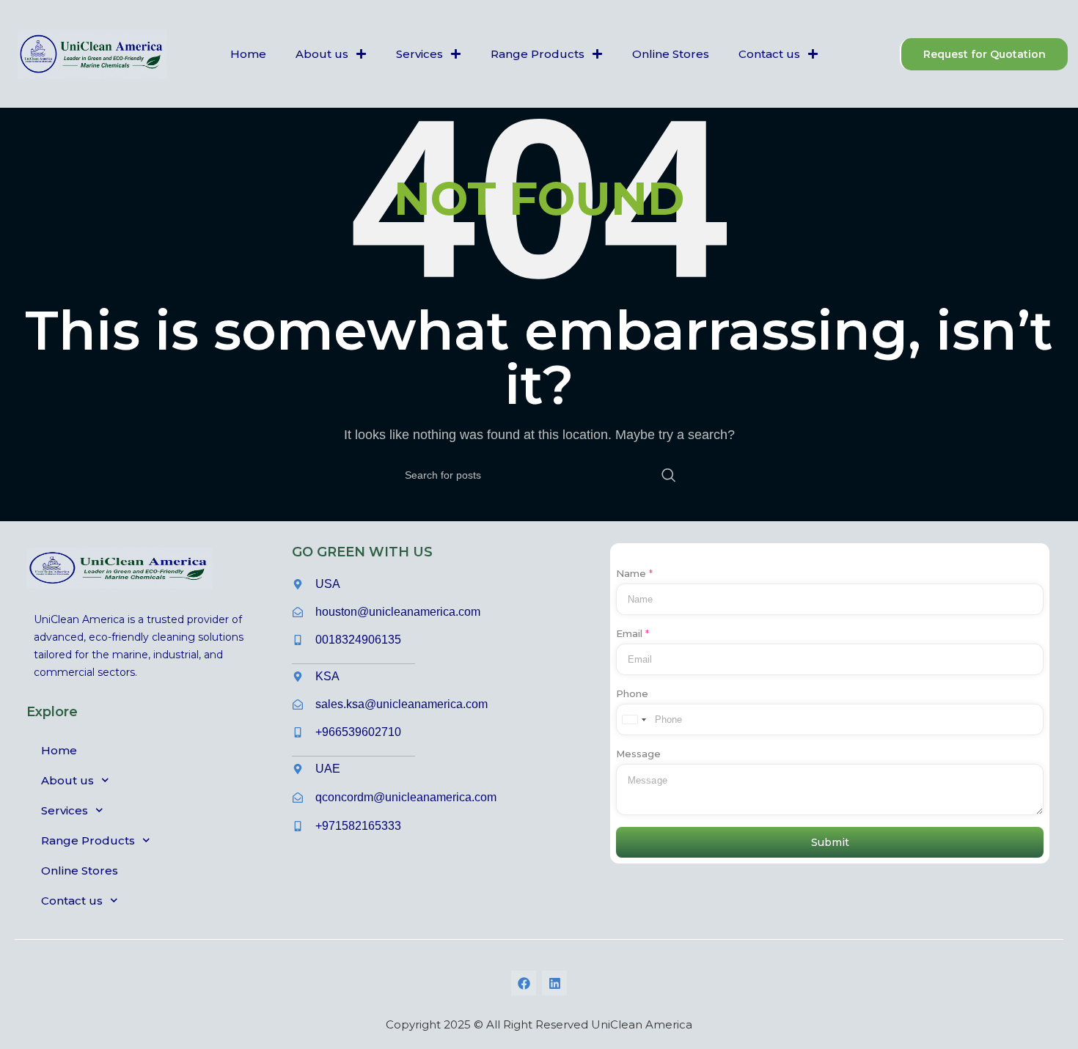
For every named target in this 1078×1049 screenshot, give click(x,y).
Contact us (769, 54)
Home (248, 54)
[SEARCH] (669, 475)
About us (322, 54)
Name (634, 573)
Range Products (537, 54)
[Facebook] (523, 983)
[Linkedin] (554, 983)
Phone (632, 693)
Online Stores (670, 54)
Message (638, 753)
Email (632, 633)
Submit (830, 842)
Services (419, 54)
